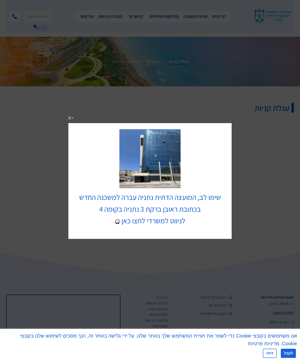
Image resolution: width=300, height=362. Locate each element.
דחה (269, 353)
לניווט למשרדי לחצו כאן (152, 220)
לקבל (288, 353)
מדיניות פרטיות (263, 343)
